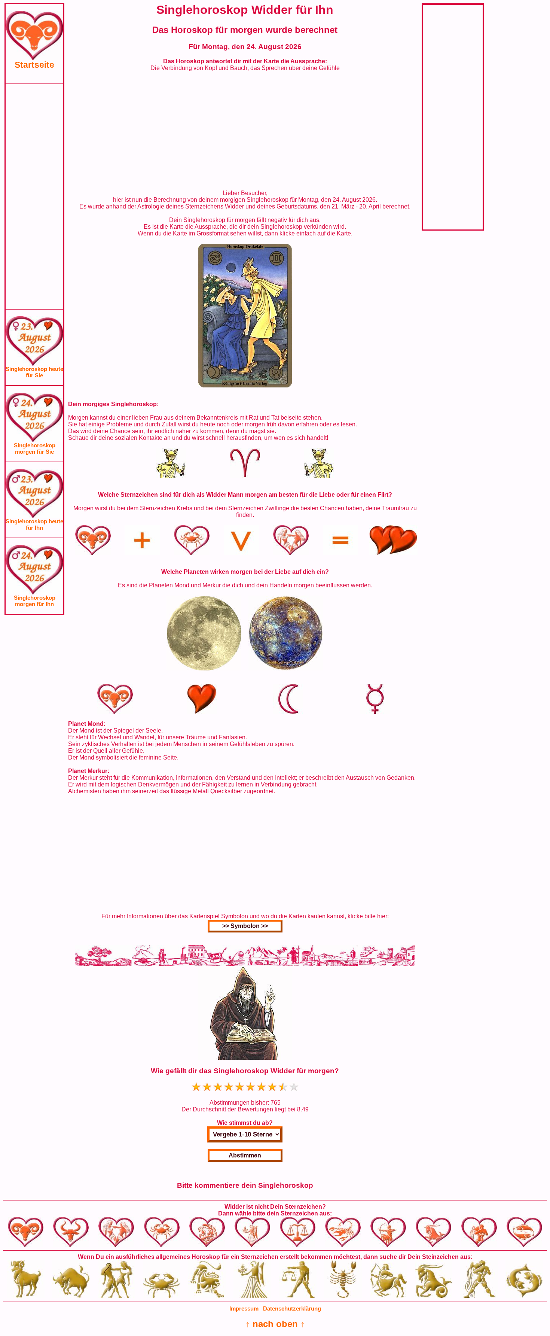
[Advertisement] (34, 196)
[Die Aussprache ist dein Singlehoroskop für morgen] (245, 385)
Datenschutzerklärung (292, 1308)
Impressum (244, 1308)
